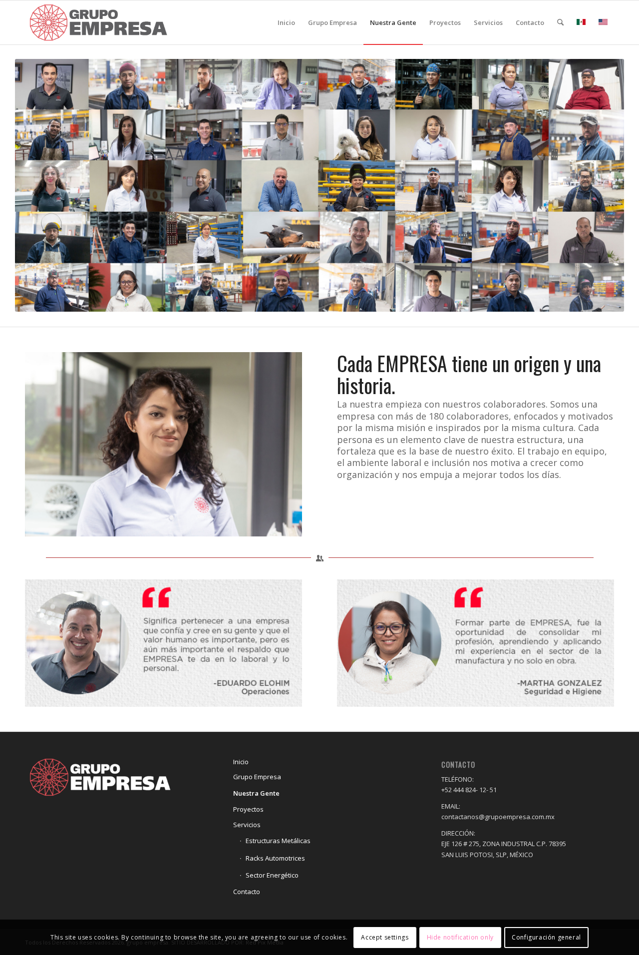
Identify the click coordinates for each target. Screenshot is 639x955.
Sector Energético (272, 875)
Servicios (247, 824)
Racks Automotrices (275, 858)
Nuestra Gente (256, 793)
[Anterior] (47, 444)
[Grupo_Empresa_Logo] (98, 22)
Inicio (241, 761)
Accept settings (384, 937)
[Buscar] (560, 22)
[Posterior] (280, 444)
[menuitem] (286, 22)
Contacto (246, 891)
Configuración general (546, 937)
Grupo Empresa (257, 776)
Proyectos (248, 809)
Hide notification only (460, 937)
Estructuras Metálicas (278, 840)
